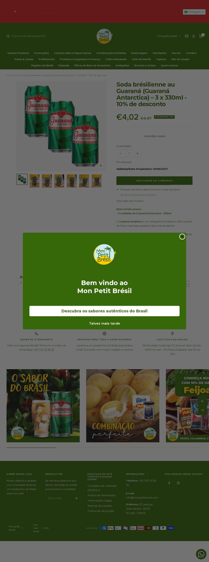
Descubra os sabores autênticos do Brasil (104, 311)
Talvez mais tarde (104, 323)
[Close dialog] (182, 236)
